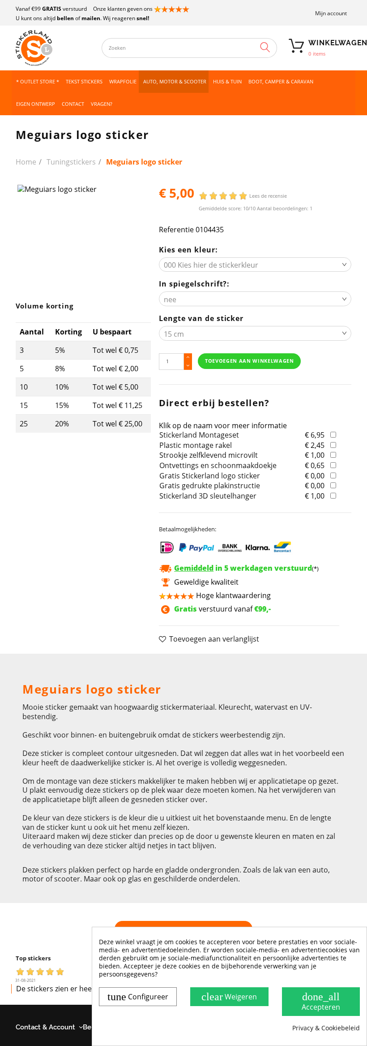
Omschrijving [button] (44, 665)
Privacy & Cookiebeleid (326, 1028)
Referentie (176, 229)
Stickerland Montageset (199, 435)
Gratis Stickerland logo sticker (209, 476)
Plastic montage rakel (195, 445)
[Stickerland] (54, 48)
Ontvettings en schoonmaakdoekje (218, 465)
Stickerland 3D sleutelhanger (207, 496)
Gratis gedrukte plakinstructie (209, 485)
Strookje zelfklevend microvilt (208, 455)
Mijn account (331, 13)
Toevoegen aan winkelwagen (249, 360)
